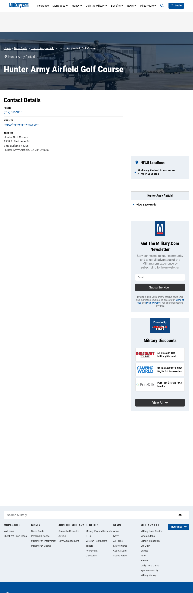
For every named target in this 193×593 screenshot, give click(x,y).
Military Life (147, 5)
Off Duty (145, 545)
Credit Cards (37, 531)
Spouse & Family (149, 570)
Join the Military (95, 5)
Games (144, 550)
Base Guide (20, 48)
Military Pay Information (43, 540)
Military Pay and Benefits (99, 531)
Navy (116, 536)
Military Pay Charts (41, 545)
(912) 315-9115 (13, 112)
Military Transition (150, 540)
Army (116, 531)
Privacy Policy (153, 302)
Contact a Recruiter (68, 531)
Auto (143, 555)
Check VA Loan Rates (15, 536)
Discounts (91, 555)
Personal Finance (40, 536)
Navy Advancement (68, 540)
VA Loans (9, 531)
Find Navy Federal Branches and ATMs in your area (157, 172)
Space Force (120, 555)
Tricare (89, 545)
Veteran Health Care (96, 540)
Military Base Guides (151, 531)
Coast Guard (119, 550)
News (130, 5)
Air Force (118, 540)
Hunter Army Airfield (42, 48)
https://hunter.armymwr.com (21, 124)
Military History (148, 575)
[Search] (162, 6)
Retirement (91, 550)
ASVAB (62, 536)
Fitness (145, 560)
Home (7, 48)
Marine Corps (120, 545)
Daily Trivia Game (150, 565)
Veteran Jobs (148, 536)
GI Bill (89, 536)
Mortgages (58, 5)
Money (76, 5)
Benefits (116, 5)
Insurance (43, 5)
